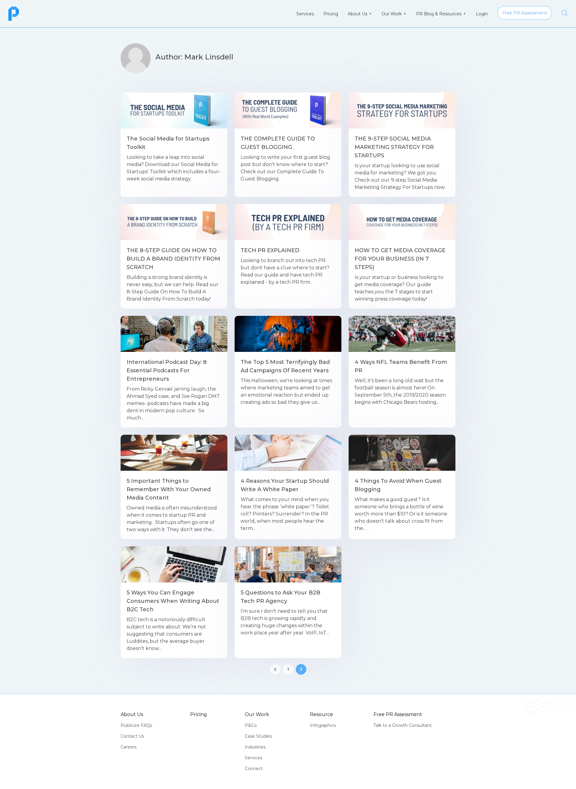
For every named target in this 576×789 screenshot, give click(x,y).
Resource (321, 714)
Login (482, 14)
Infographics (323, 725)
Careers (128, 747)
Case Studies (258, 736)
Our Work (392, 14)
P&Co (251, 725)
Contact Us (132, 736)
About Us (357, 14)
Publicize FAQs (136, 725)
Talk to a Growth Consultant (403, 725)
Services (305, 14)
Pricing (330, 14)
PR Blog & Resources (438, 14)
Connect (254, 768)
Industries (255, 747)
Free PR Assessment (398, 714)
